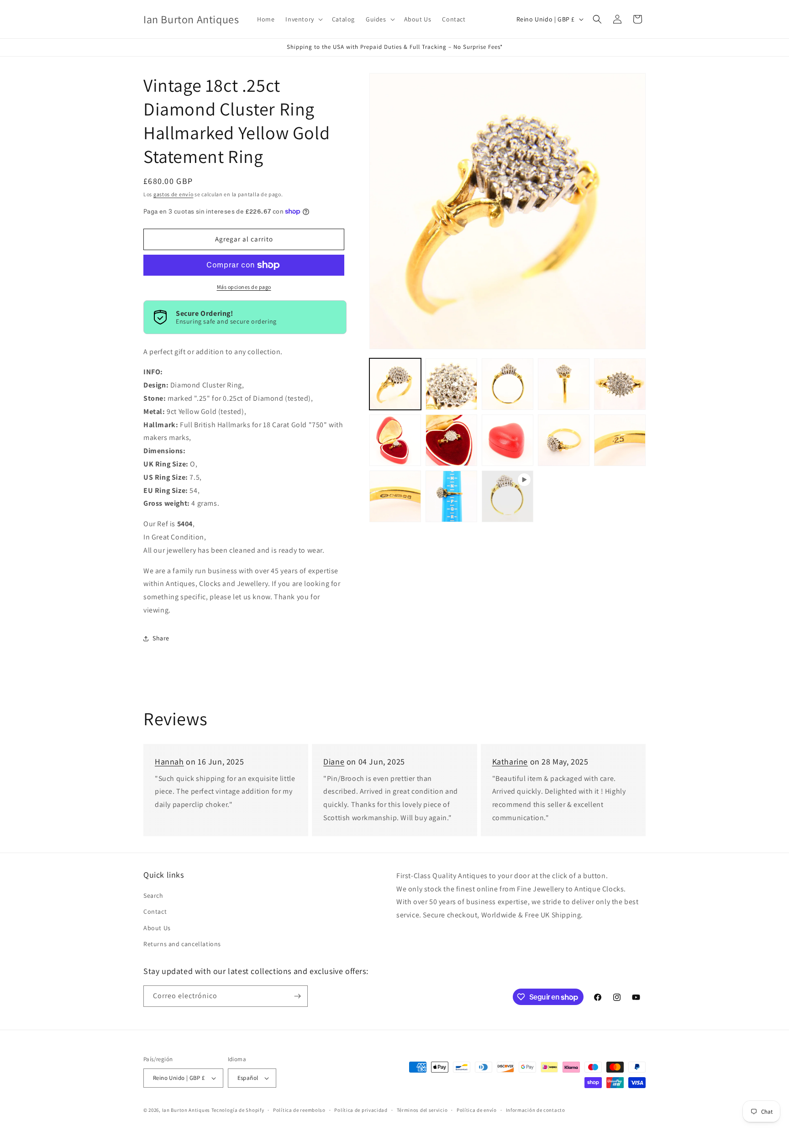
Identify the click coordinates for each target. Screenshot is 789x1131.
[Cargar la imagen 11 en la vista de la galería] (395, 496)
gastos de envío (173, 194)
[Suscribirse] (297, 996)
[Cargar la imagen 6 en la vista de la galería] (395, 440)
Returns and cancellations (182, 944)
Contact (155, 911)
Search (153, 895)
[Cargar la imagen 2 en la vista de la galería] (451, 384)
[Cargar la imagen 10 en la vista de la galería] (620, 440)
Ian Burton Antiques (186, 1110)
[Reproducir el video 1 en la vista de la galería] (507, 496)
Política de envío (477, 1110)
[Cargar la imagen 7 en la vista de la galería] (451, 440)
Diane (333, 761)
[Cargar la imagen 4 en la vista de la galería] (563, 384)
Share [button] (161, 638)
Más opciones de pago (244, 286)
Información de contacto (535, 1110)
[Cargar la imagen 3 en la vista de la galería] (507, 384)
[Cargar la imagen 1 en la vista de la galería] (395, 384)
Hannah (169, 761)
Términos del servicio (422, 1110)
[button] (303, 19)
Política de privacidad (360, 1110)
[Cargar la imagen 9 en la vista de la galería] (563, 440)
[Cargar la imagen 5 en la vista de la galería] (620, 384)
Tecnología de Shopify (237, 1110)
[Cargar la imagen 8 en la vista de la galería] (507, 440)
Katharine (510, 761)
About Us (157, 928)
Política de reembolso (299, 1110)
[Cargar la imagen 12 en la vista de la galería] (451, 496)
